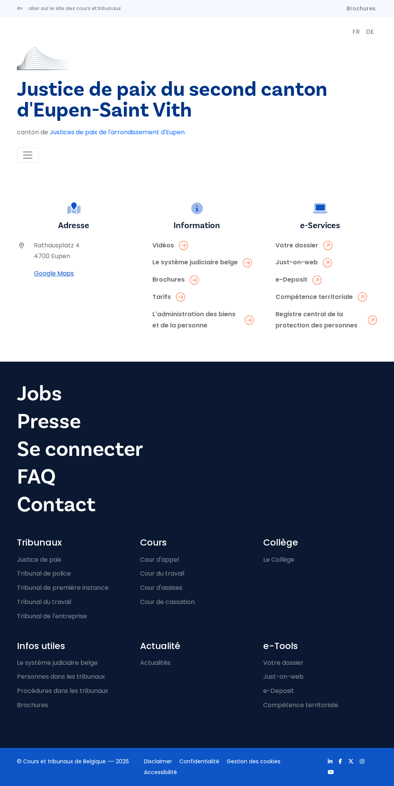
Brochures (361, 8)
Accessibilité (160, 772)
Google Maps (54, 273)
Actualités (155, 662)
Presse (49, 421)
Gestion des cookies (253, 761)
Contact (56, 504)
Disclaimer (158, 761)
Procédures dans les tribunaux (62, 690)
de (370, 31)
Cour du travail (162, 573)
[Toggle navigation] (27, 155)
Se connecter (80, 449)
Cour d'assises (161, 587)
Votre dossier (283, 662)
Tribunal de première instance (63, 587)
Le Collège (278, 559)
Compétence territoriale (300, 705)
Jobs (39, 393)
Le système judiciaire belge (57, 662)
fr (356, 31)
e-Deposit (278, 690)
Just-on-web (283, 676)
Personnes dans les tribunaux (61, 676)
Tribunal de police (44, 573)
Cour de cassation (167, 601)
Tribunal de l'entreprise (52, 616)
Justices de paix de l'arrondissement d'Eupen (117, 132)
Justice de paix (39, 559)
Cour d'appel (159, 559)
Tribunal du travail (44, 601)
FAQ (36, 477)
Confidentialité (199, 761)
